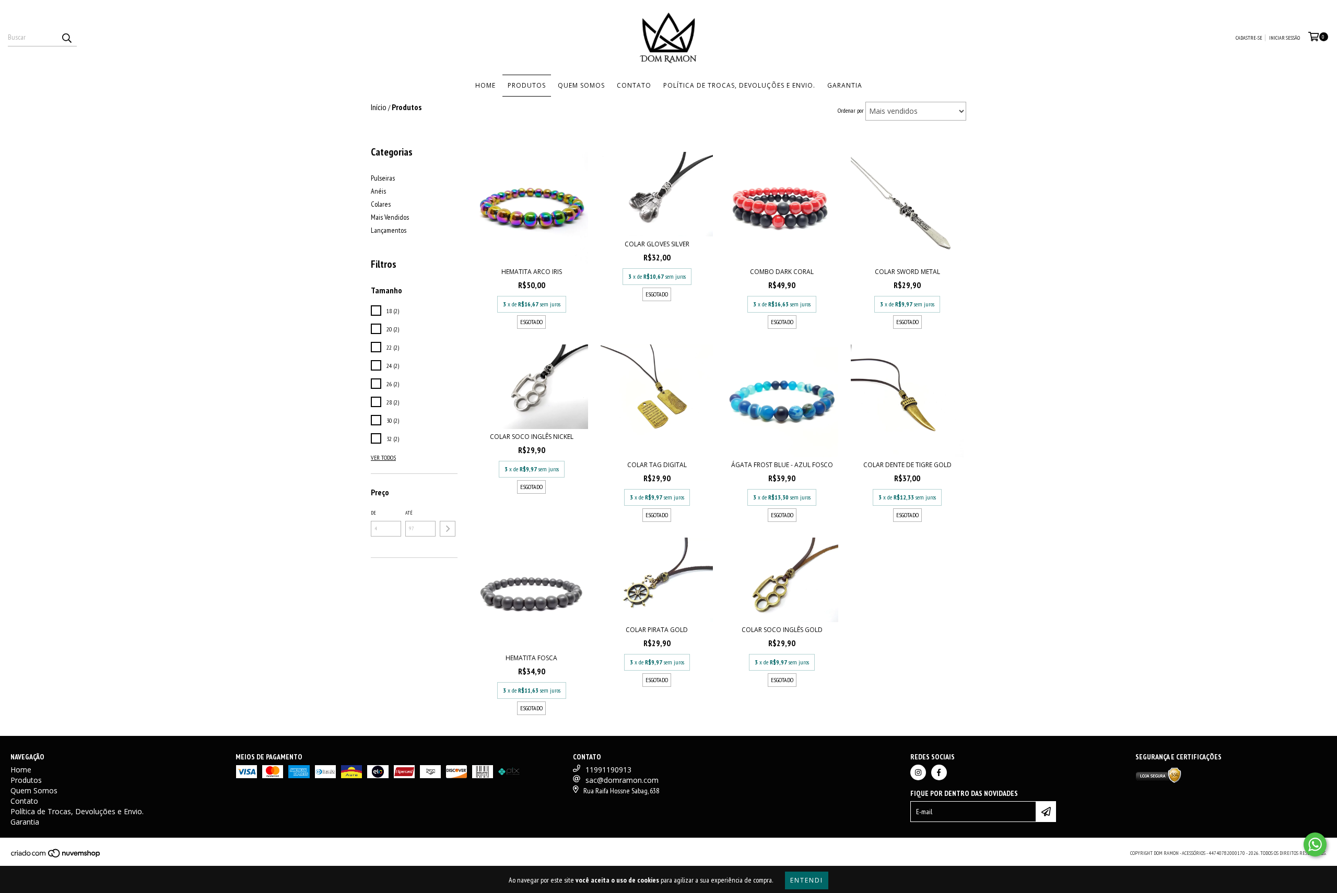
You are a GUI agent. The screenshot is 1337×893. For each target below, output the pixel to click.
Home (485, 85)
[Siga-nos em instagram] (918, 772)
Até (409, 512)
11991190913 (608, 770)
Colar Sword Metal (907, 271)
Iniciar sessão (1284, 37)
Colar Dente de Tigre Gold (907, 464)
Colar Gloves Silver (657, 244)
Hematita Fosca (531, 657)
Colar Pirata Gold (657, 629)
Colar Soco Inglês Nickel (531, 436)
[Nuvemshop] (56, 856)
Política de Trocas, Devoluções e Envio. (739, 85)
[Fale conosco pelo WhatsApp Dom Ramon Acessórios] (1315, 844)
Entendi (806, 880)
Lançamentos (388, 230)
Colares (381, 204)
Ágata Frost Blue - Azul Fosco (782, 464)
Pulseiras (383, 178)
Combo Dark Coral (782, 271)
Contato (634, 85)
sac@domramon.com (622, 780)
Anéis (378, 191)
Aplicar (447, 529)
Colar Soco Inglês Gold (782, 629)
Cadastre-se (1249, 37)
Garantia (844, 85)
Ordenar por (851, 110)
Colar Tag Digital (657, 464)
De (373, 512)
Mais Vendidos (390, 217)
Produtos (527, 85)
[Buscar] (66, 37)
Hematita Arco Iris (531, 271)
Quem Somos (581, 85)
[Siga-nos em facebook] (939, 772)
